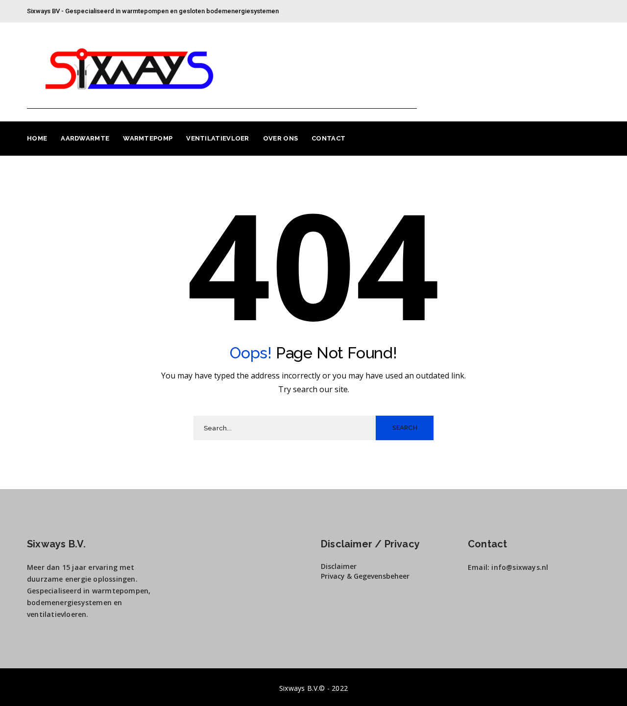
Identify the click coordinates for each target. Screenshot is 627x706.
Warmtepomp (147, 138)
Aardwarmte (85, 138)
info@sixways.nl (519, 567)
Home (37, 138)
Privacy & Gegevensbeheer (366, 576)
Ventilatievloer (217, 138)
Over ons (280, 138)
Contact (328, 138)
